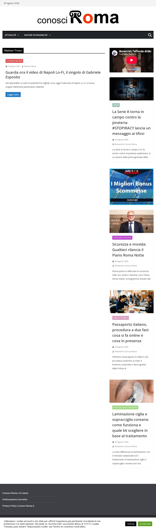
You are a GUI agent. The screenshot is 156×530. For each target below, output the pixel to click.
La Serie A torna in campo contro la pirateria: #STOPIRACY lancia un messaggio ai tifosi (131, 122)
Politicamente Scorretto (14, 499)
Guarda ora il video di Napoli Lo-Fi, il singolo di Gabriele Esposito (53, 74)
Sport (116, 105)
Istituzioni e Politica (122, 238)
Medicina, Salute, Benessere (125, 407)
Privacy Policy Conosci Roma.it (18, 505)
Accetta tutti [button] (145, 523)
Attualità (10, 35)
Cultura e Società (14, 61)
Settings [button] (131, 523)
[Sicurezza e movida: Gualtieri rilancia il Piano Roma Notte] (132, 221)
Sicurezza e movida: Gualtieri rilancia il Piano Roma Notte (129, 250)
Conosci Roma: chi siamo (15, 493)
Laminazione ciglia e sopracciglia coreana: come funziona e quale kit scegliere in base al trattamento (130, 424)
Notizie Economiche (36, 35)
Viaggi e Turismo (120, 318)
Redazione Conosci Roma (126, 144)
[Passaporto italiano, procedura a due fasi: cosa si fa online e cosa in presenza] (132, 301)
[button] (17, 35)
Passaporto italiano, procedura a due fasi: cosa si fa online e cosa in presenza (130, 332)
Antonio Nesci (30, 66)
